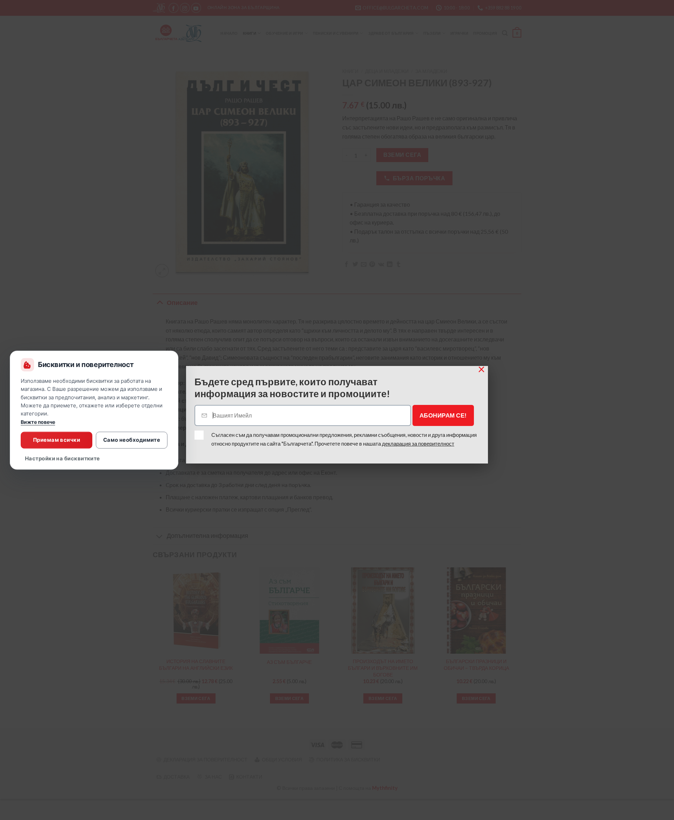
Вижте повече (38, 422)
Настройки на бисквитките (62, 458)
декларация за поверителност (418, 443)
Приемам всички (56, 439)
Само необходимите (131, 439)
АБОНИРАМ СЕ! (443, 415)
